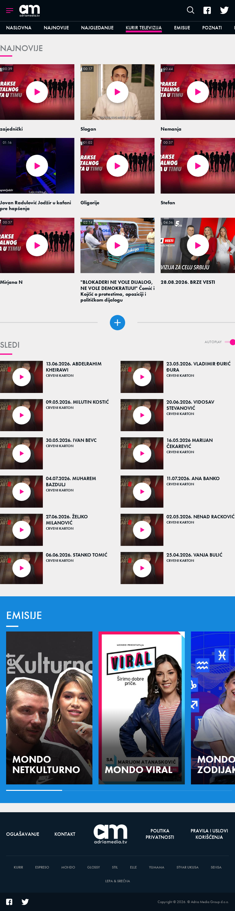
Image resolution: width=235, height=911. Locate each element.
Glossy (93, 867)
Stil (115, 867)
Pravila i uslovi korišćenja (209, 834)
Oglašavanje (22, 834)
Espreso (42, 867)
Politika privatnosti (160, 834)
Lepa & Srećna (117, 881)
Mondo (68, 867)
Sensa (216, 867)
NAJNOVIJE (21, 48)
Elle (133, 867)
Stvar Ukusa (188, 867)
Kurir (18, 867)
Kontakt (64, 834)
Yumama (156, 867)
